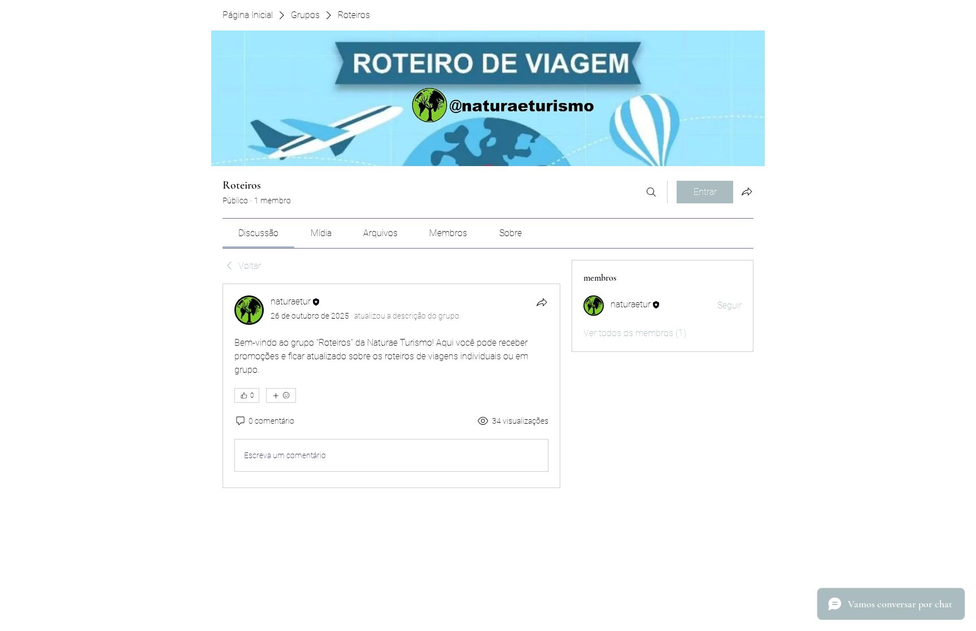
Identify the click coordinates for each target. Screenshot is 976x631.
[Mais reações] (281, 395)
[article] (391, 386)
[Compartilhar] (541, 302)
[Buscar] (651, 192)
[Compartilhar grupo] (746, 191)
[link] (258, 233)
